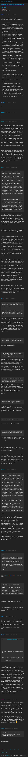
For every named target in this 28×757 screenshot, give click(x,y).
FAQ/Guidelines (13, 749)
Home (2, 749)
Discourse (8, 755)
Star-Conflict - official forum (7, 1)
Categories (7, 749)
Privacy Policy (4, 752)
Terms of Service (22, 749)
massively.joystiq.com (10, 575)
